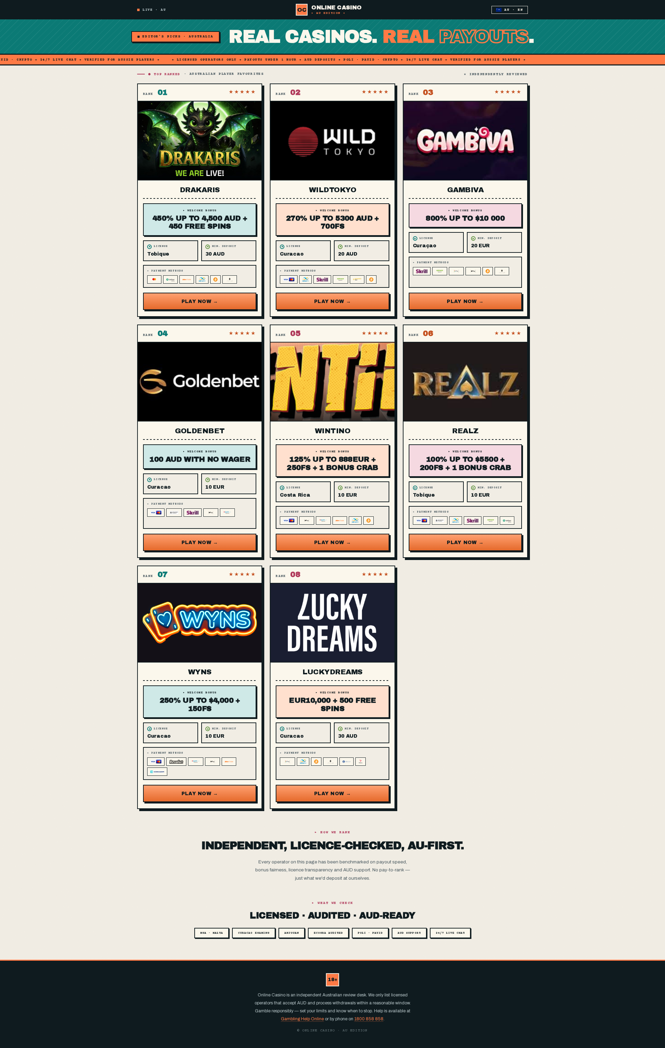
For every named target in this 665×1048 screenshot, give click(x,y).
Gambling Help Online (302, 1018)
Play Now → (199, 301)
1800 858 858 (368, 1018)
